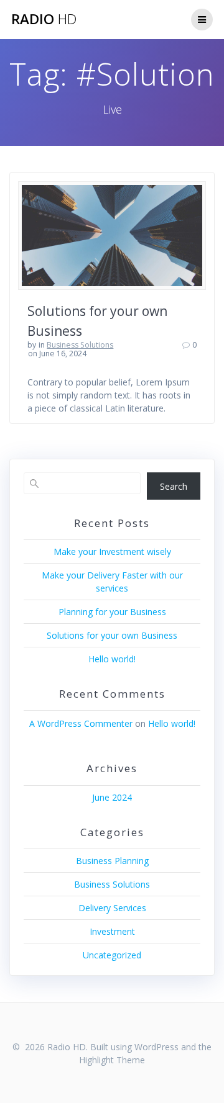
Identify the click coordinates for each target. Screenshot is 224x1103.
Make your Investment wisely (112, 551)
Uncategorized (112, 955)
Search (173, 486)
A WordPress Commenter (81, 723)
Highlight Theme (112, 1060)
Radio (44, 19)
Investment (112, 931)
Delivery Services (112, 908)
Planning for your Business (112, 612)
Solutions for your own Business (112, 635)
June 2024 (112, 797)
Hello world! (112, 659)
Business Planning (112, 861)
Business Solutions (80, 345)
